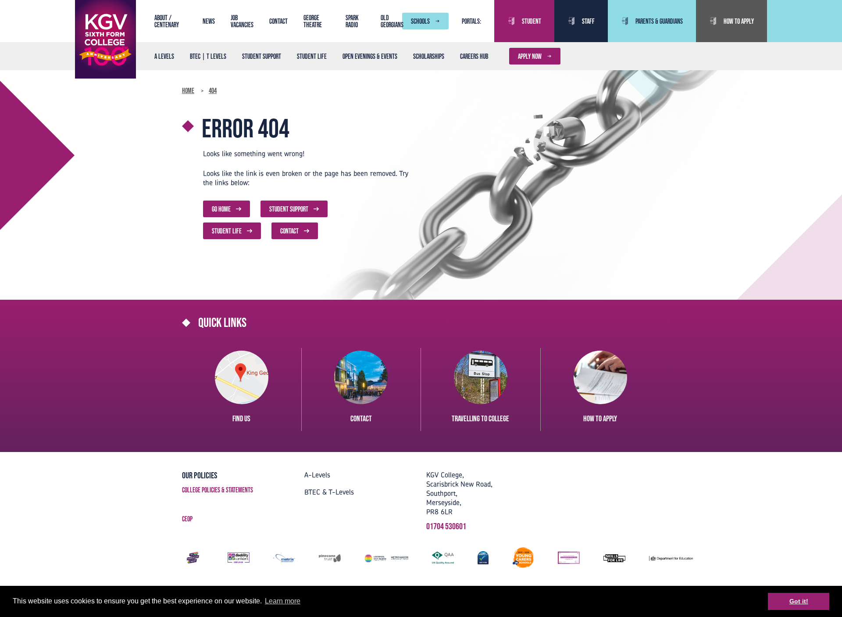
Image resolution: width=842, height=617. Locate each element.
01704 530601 (446, 526)
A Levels (164, 56)
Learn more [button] (282, 601)
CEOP (187, 519)
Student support (261, 56)
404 (213, 90)
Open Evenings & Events (370, 56)
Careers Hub (474, 56)
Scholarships (428, 56)
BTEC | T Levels (208, 56)
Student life (312, 56)
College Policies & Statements (217, 490)
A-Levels (317, 475)
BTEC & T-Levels (329, 492)
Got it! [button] (798, 601)
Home (188, 90)
